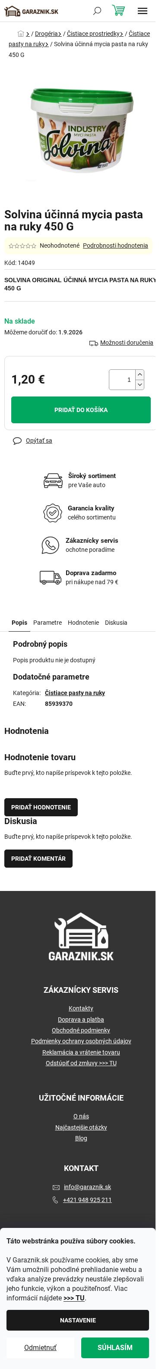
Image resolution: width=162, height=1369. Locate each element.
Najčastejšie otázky (81, 1127)
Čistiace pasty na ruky (75, 692)
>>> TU (74, 1298)
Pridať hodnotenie (41, 807)
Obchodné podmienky (81, 1030)
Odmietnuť (40, 1348)
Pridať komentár (38, 858)
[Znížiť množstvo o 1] (139, 385)
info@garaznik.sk (87, 1186)
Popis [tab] (19, 622)
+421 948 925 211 (87, 1199)
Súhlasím (115, 1348)
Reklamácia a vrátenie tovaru (81, 1052)
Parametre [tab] (47, 622)
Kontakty (81, 1008)
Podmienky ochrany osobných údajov (81, 1041)
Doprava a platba (81, 1019)
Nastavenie (78, 1320)
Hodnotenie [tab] (83, 622)
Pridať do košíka (81, 409)
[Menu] (142, 10)
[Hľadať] (97, 10)
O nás (81, 1116)
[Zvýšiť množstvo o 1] (139, 375)
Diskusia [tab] (116, 622)
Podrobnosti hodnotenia (115, 245)
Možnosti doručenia (126, 342)
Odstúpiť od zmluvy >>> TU (81, 1063)
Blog (81, 1138)
